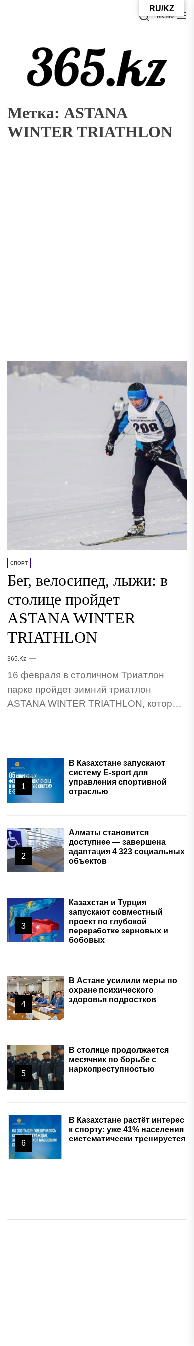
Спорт (19, 563)
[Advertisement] (97, 259)
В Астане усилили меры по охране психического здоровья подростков (123, 990)
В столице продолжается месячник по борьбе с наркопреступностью (119, 1059)
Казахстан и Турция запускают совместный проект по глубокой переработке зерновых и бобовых (118, 921)
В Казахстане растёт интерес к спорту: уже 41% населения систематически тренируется (127, 1129)
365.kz (16, 658)
